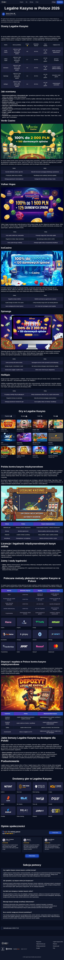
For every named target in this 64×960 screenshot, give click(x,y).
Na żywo (23, 416)
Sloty (54, 416)
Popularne (7, 416)
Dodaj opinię (55, 832)
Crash (38, 416)
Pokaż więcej (32, 855)
